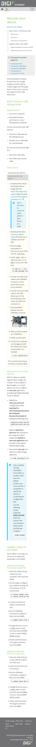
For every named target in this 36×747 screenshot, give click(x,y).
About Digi (18, 724)
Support (27, 724)
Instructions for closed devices (19, 41)
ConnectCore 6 (16, 71)
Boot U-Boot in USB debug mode (20, 31)
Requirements (14, 34)
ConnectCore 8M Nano (18, 66)
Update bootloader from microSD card (21, 50)
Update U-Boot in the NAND (18, 44)
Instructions (14, 37)
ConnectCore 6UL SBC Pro (16, 173)
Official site (19, 721)
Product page (10, 721)
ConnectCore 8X (16, 64)
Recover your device (14, 27)
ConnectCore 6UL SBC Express (15, 177)
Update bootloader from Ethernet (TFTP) (22, 47)
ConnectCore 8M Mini (18, 68)
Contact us (28, 721)
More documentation (10, 726)
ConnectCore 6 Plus (17, 73)
